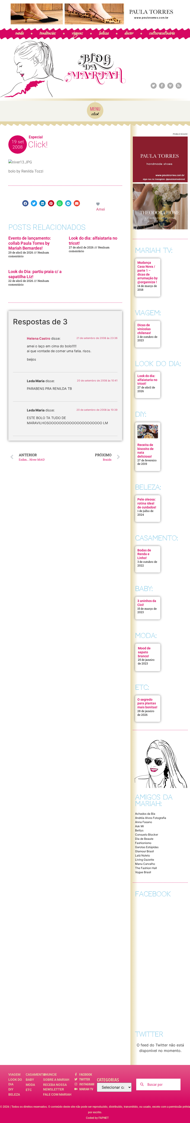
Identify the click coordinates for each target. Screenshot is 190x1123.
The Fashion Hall (146, 868)
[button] (25, 203)
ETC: (142, 687)
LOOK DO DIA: (158, 364)
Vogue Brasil (143, 872)
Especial (36, 137)
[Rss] (179, 86)
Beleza (14, 1094)
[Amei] (98, 203)
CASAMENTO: (156, 538)
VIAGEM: (148, 313)
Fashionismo (143, 843)
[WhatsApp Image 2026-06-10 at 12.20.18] (160, 228)
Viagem (14, 1074)
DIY (10, 1089)
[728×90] (95, 23)
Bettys (139, 830)
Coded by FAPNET (97, 1118)
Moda (30, 1085)
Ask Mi (139, 826)
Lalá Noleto (142, 855)
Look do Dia (15, 1082)
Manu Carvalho (145, 864)
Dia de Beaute (144, 838)
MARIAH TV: (153, 250)
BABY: (144, 588)
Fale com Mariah (57, 1094)
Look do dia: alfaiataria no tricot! (147, 380)
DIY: (140, 414)
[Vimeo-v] (170, 86)
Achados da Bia (145, 813)
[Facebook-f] (162, 86)
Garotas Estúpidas (146, 847)
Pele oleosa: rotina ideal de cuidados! (146, 503)
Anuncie (50, 1074)
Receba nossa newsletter (55, 1087)
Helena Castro (38, 338)
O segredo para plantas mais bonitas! (147, 703)
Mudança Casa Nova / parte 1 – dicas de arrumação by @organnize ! (147, 272)
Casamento (34, 1074)
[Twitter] (154, 86)
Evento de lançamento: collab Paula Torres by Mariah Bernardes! (29, 243)
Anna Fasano (143, 822)
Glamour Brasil (144, 851)
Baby (30, 1079)
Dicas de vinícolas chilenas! (144, 329)
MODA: (146, 635)
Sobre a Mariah (56, 1079)
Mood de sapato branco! (144, 652)
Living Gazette (144, 859)
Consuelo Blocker (146, 834)
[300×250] (160, 181)
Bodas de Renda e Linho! (144, 554)
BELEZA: (148, 487)
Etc (29, 1090)
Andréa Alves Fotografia (150, 818)
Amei (100, 209)
